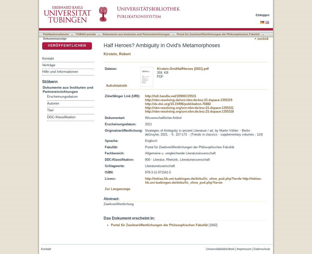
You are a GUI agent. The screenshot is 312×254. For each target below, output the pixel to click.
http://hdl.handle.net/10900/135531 (170, 96)
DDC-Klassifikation (61, 117)
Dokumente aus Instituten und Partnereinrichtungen (136, 34)
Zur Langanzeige (117, 189)
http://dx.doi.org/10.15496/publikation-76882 (178, 104)
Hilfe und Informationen (60, 72)
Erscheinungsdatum (62, 96)
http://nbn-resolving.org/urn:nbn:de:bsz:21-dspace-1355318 (189, 111)
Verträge (48, 65)
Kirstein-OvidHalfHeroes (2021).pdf (183, 69)
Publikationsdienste (56, 34)
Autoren (53, 103)
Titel (50, 110)
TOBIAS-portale (86, 34)
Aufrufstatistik (116, 85)
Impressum (244, 249)
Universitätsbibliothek (220, 249)
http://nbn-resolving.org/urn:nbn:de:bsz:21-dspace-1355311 (189, 108)
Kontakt (48, 58)
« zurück (261, 39)
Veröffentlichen (67, 45)
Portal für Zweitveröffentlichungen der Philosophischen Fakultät (218, 34)
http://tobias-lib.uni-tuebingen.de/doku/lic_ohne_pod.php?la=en (203, 180)
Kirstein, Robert (117, 54)
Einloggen (262, 15)
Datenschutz (262, 249)
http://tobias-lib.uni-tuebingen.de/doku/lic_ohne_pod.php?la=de (193, 178)
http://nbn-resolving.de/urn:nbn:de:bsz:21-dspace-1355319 (188, 100)
